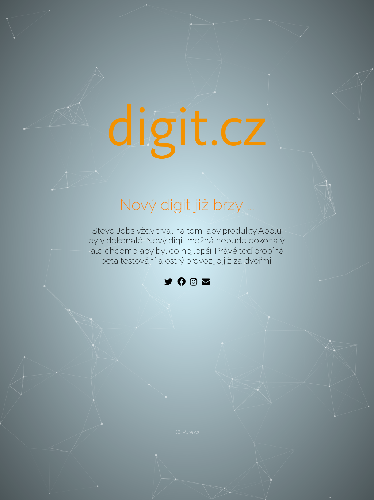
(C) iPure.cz (187, 432)
